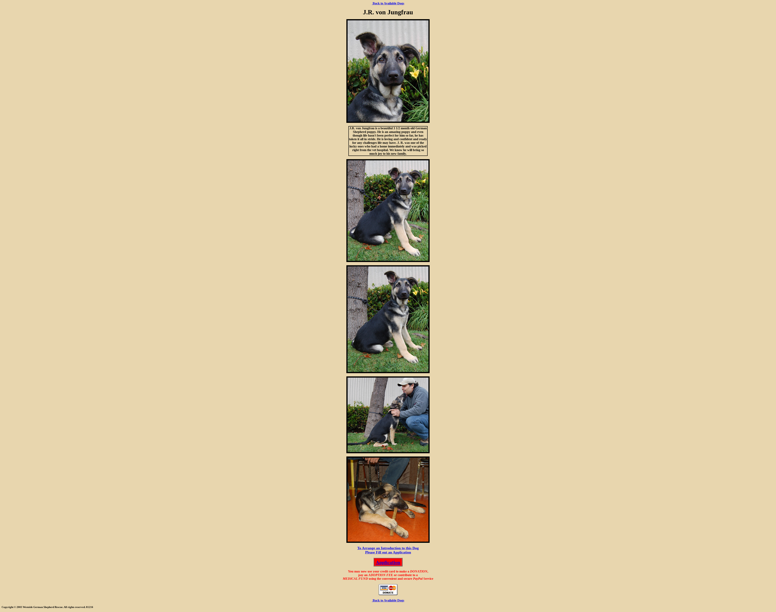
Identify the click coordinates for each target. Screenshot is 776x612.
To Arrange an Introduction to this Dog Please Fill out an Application (388, 550)
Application (388, 562)
